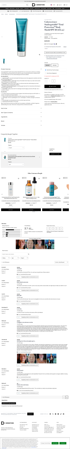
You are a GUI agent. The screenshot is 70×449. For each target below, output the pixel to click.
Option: (46, 62)
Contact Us (22, 425)
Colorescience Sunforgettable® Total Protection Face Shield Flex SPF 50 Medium (52, 198)
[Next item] (68, 194)
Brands (6, 14)
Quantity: (46, 78)
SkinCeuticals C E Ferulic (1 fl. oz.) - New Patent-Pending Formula (31, 198)
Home (2, 14)
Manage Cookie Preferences (7, 427)
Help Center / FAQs (23, 424)
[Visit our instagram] (55, 414)
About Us (46, 424)
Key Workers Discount (49, 429)
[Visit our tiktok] (61, 414)
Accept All (63, 443)
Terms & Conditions (61, 427)
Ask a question (54, 38)
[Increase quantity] (53, 81)
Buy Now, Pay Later (48, 432)
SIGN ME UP (30, 413)
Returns (21, 427)
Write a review (47, 38)
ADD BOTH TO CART (55, 154)
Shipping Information (24, 428)
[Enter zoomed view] (39, 54)
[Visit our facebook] (50, 414)
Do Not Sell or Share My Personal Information (8, 429)
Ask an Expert (47, 425)
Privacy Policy (59, 424)
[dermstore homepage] (38, 4)
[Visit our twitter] (53, 414)
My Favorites (34, 428)
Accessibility (59, 432)
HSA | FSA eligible (49, 44)
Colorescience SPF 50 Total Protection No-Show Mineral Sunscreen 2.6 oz (11, 198)
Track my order (23, 429)
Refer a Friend (35, 429)
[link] (59, 5)
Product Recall (60, 431)
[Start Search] (27, 5)
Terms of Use (4, 448)
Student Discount (48, 431)
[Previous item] (2, 194)
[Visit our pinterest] (63, 414)
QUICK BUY (11, 209)
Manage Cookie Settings (45, 443)
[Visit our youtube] (58, 414)
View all (64, 46)
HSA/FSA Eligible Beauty (49, 427)
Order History (35, 431)
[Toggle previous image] (2, 37)
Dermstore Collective (49, 428)
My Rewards (34, 427)
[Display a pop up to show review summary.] (15, 203)
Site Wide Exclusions (61, 425)
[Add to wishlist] (64, 86)
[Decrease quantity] (46, 81)
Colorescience (12, 14)
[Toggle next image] (41, 37)
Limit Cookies (55, 443)
